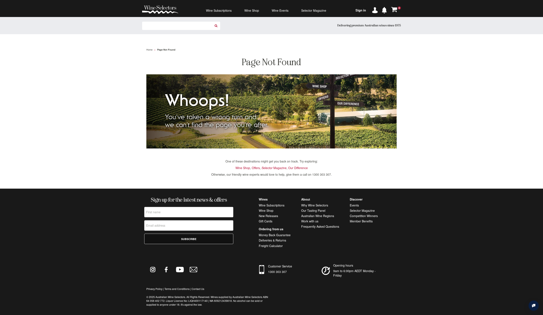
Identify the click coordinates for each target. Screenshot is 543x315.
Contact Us (198, 289)
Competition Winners (364, 216)
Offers (256, 168)
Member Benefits (361, 221)
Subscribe (188, 239)
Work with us (309, 221)
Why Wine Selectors (314, 205)
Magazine (274, 168)
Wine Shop (242, 168)
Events (354, 205)
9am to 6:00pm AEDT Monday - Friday (354, 273)
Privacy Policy (154, 289)
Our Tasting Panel (313, 210)
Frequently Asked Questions (320, 226)
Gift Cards (265, 221)
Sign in (360, 10)
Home (149, 49)
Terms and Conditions (177, 289)
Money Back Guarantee (275, 235)
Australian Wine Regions (317, 216)
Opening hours (343, 265)
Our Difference (298, 168)
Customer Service (280, 266)
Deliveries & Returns (272, 240)
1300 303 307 (277, 272)
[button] (385, 9)
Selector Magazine (362, 210)
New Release (268, 216)
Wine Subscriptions (271, 205)
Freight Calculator (271, 246)
